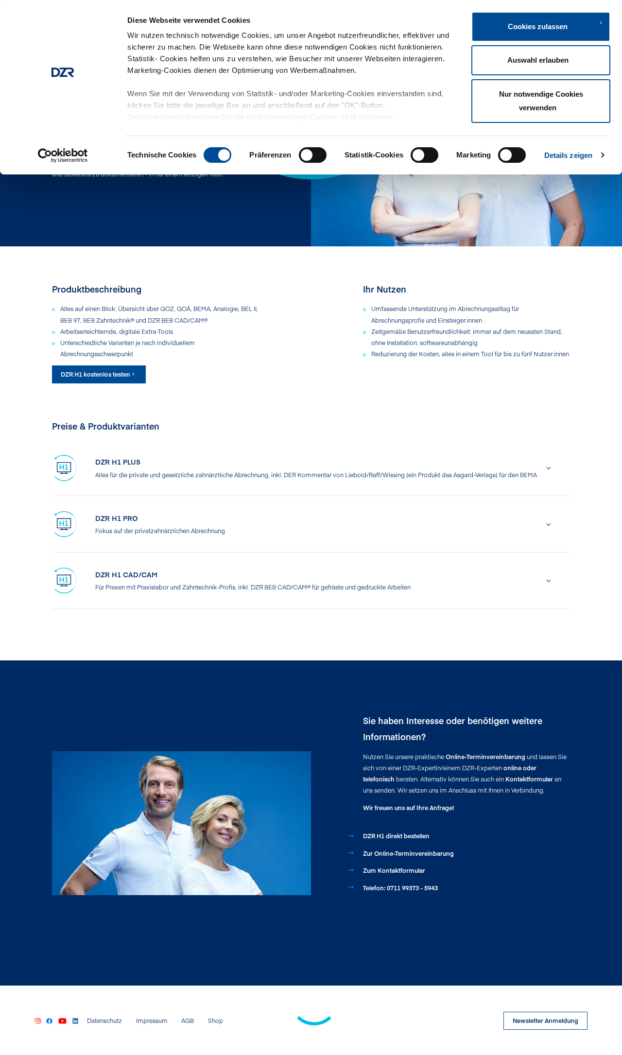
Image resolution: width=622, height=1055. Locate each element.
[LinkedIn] (75, 1020)
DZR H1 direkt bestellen (396, 835)
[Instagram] (37, 1020)
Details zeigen (568, 155)
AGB (187, 1020)
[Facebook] (49, 1020)
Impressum (152, 1020)
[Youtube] (62, 1020)
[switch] (313, 155)
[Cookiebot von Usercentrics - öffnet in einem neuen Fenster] (62, 155)
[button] (324, 468)
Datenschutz (104, 1020)
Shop (215, 1020)
